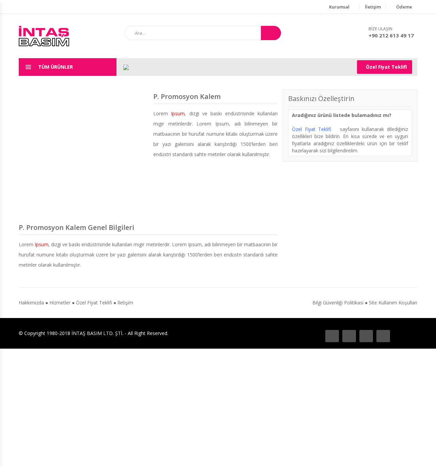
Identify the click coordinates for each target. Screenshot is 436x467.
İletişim (373, 7)
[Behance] (349, 336)
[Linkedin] (383, 336)
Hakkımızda (31, 302)
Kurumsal (339, 7)
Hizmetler (60, 302)
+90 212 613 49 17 (391, 35)
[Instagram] (366, 336)
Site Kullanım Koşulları (393, 302)
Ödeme (404, 7)
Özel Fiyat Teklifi (386, 67)
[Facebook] (332, 336)
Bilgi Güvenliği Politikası (337, 302)
